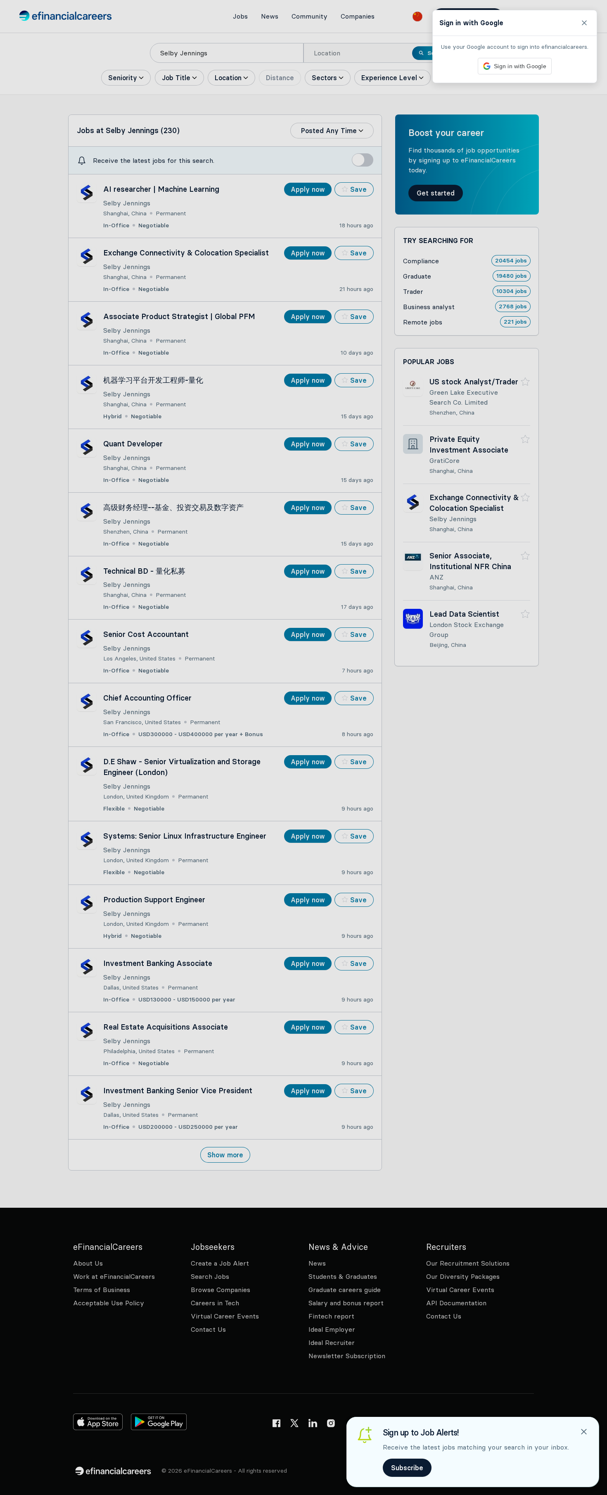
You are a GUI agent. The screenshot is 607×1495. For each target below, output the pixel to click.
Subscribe (407, 1468)
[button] (303, 747)
